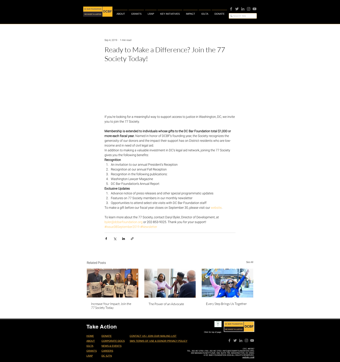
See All (249, 262)
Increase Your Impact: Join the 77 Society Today (111, 306)
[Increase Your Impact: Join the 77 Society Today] (112, 283)
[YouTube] (254, 9)
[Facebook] (231, 9)
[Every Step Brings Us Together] (227, 283)
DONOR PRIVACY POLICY (172, 340)
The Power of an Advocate (166, 304)
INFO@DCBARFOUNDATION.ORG (238, 351)
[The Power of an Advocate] (170, 283)
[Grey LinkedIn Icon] (242, 9)
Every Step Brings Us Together (226, 304)
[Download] (218, 324)
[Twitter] (237, 9)
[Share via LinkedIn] (123, 238)
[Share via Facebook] (106, 238)
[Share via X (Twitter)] (115, 238)
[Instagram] (248, 9)
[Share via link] (132, 238)
